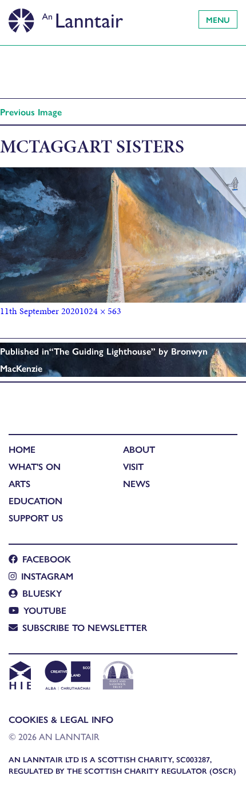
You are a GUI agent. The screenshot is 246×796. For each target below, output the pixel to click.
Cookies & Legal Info (61, 719)
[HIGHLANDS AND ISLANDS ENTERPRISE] (20, 677)
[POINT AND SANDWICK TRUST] (118, 677)
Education (35, 500)
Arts (19, 483)
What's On (35, 466)
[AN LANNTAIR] (66, 17)
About (139, 449)
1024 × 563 (100, 310)
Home (22, 449)
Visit (133, 466)
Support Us (36, 517)
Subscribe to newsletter (84, 627)
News (136, 483)
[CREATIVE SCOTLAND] (66, 677)
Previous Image (31, 111)
